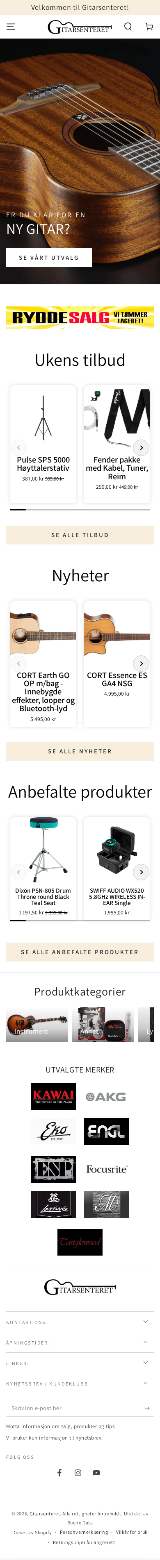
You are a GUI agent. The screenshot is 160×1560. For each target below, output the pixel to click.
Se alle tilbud (80, 535)
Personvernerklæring (84, 1532)
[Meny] (10, 27)
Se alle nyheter (80, 751)
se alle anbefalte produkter (80, 952)
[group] (43, 444)
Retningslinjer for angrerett (84, 1542)
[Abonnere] (149, 1408)
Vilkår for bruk (132, 1532)
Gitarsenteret (45, 1513)
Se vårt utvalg (49, 257)
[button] (128, 27)
